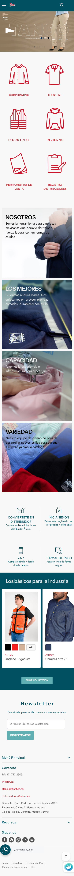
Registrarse (20, 735)
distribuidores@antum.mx (16, 796)
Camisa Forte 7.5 (56, 659)
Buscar (5, 863)
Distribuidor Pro (35, 863)
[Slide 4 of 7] (37, 31)
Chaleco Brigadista (17, 659)
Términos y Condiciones (14, 867)
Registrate (18, 863)
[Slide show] (37, 31)
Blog (33, 867)
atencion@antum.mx (13, 789)
